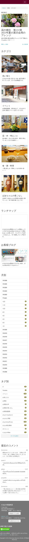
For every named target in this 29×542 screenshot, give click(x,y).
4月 (14, 316)
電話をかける (15, 521)
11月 (14, 305)
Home (3, 8)
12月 (14, 301)
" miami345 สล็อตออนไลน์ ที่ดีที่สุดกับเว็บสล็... (13, 464)
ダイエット (14, 429)
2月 (14, 322)
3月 (14, 319)
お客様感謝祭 (14, 411)
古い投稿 (24, 44)
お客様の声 (14, 404)
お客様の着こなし (14, 408)
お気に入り (14, 397)
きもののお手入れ (14, 422)
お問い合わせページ (5, 535)
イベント (14, 394)
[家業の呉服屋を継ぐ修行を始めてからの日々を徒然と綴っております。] (10, 2)
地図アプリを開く (15, 513)
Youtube (14, 390)
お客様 (14, 401)
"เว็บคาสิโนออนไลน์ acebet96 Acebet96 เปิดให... (13, 472)
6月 (14, 312)
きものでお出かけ (14, 415)
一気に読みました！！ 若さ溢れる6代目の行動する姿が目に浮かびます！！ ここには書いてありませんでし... (14, 490)
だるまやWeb (14, 432)
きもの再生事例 (14, 425)
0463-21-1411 (4, 516)
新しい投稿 (5, 44)
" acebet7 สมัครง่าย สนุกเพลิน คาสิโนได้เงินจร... (13, 481)
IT (14, 387)
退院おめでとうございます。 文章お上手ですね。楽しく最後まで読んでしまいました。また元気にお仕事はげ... (14, 454)
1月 (14, 326)
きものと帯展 (14, 418)
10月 (14, 308)
